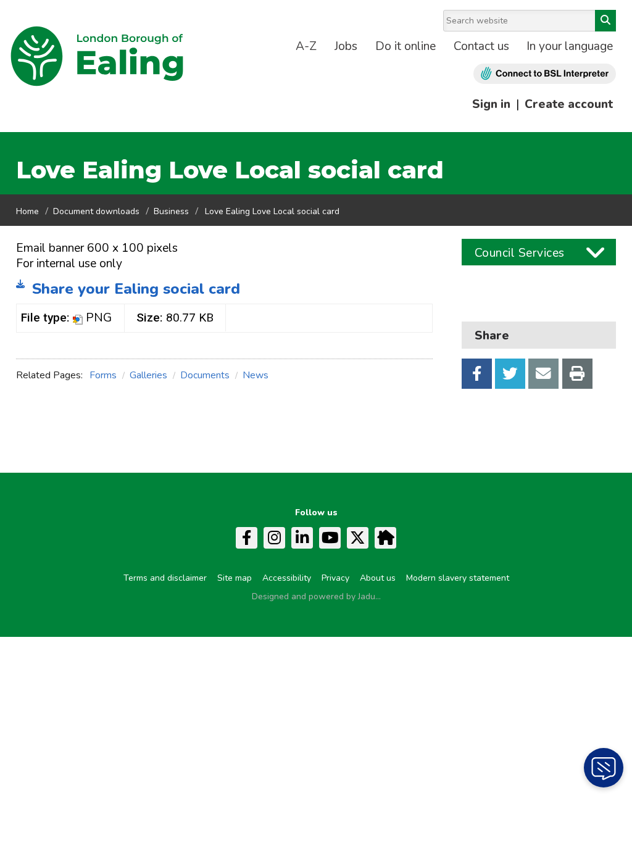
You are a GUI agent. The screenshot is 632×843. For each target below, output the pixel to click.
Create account (569, 104)
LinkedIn (302, 538)
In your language (569, 46)
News (255, 375)
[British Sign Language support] (544, 74)
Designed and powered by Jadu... (316, 596)
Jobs (346, 46)
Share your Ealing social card (136, 288)
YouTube (330, 538)
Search (605, 20)
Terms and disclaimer (165, 578)
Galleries (148, 375)
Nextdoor (385, 538)
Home (27, 211)
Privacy (335, 578)
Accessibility (286, 578)
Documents (205, 375)
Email (543, 374)
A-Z (306, 46)
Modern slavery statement (457, 578)
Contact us (481, 46)
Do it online (405, 46)
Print (577, 374)
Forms (103, 375)
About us (378, 578)
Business (171, 211)
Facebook (477, 374)
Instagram (274, 538)
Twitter (510, 374)
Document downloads (96, 211)
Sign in (491, 104)
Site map (234, 578)
